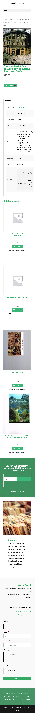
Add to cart (16, 247)
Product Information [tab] (12, 100)
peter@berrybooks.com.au (22, 615)
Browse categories (17, 491)
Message (7, 650)
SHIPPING (16, 697)
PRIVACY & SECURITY (11, 700)
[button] (28, 31)
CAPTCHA (7, 665)
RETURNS (26, 697)
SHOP (16, 694)
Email (6, 632)
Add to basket (9, 85)
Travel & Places (13, 19)
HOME (8, 694)
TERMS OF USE (26, 700)
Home (5, 19)
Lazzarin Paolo (10, 92)
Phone (7, 641)
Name (6, 621)
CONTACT (7, 697)
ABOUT (23, 694)
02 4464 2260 (22, 612)
